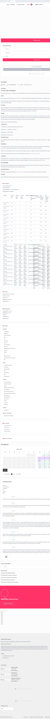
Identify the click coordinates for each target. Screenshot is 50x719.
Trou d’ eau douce (14, 674)
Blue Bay (17, 679)
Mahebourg (13, 679)
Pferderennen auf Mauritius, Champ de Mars (9, 582)
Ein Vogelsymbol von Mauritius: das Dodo (9, 575)
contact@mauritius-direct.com (8, 655)
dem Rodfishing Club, (21, 171)
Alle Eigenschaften (21, 4)
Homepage (12, 4)
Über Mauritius (30, 4)
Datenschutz (47, 717)
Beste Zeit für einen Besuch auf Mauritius (9, 577)
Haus (4, 84)
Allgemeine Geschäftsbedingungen (36, 717)
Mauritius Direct (5, 657)
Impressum (26, 717)
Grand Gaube (13, 668)
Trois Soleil (7, 295)
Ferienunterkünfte (12, 84)
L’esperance (37, 153)
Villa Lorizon (32, 153)
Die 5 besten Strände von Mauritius (7, 579)
